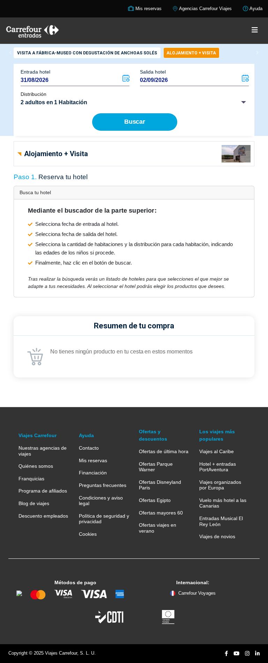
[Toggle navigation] (254, 30)
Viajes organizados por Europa (220, 484)
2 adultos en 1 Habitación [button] (54, 102)
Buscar (135, 121)
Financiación (93, 472)
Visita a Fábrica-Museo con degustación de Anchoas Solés (87, 53)
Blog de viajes (33, 503)
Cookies (88, 534)
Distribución (33, 94)
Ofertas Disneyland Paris (160, 484)
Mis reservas (93, 460)
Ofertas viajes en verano (157, 527)
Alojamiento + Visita (191, 53)
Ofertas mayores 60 (161, 513)
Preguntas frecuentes (102, 485)
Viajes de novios (217, 536)
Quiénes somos (35, 466)
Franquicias (31, 478)
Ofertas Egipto (155, 500)
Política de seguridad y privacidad (104, 518)
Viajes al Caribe (216, 451)
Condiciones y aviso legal (101, 500)
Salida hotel (153, 72)
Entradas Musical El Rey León (221, 521)
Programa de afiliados (42, 491)
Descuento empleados (43, 516)
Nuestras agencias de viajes (42, 450)
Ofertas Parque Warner (156, 466)
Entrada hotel (35, 72)
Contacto (89, 448)
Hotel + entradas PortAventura (217, 466)
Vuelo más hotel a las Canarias (222, 503)
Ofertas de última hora (163, 451)
